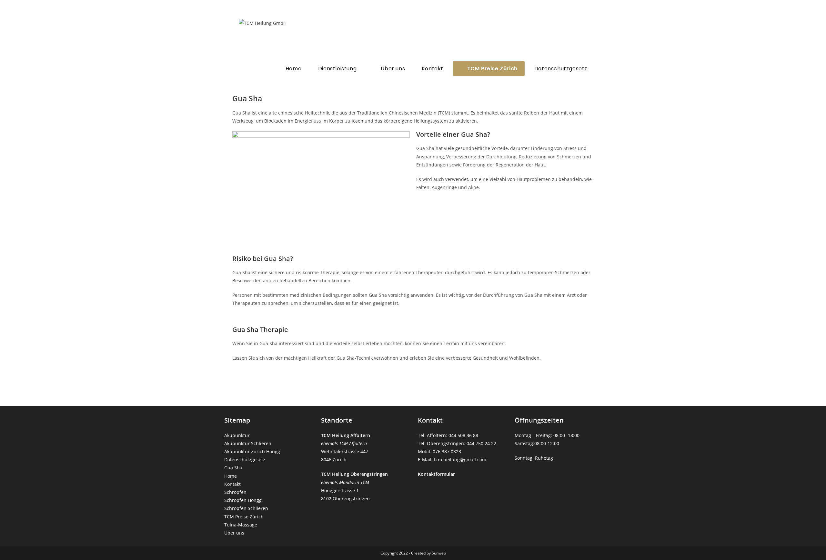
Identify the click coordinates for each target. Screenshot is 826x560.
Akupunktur (237, 435)
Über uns (234, 533)
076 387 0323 (447, 451)
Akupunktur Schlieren (247, 443)
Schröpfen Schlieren (246, 508)
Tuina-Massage (240, 525)
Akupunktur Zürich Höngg (252, 451)
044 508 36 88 (463, 435)
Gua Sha (233, 468)
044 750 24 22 (481, 443)
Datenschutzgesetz (244, 459)
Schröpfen (235, 492)
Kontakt (232, 484)
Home (230, 476)
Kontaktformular (436, 474)
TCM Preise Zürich (244, 517)
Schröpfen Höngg (243, 500)
